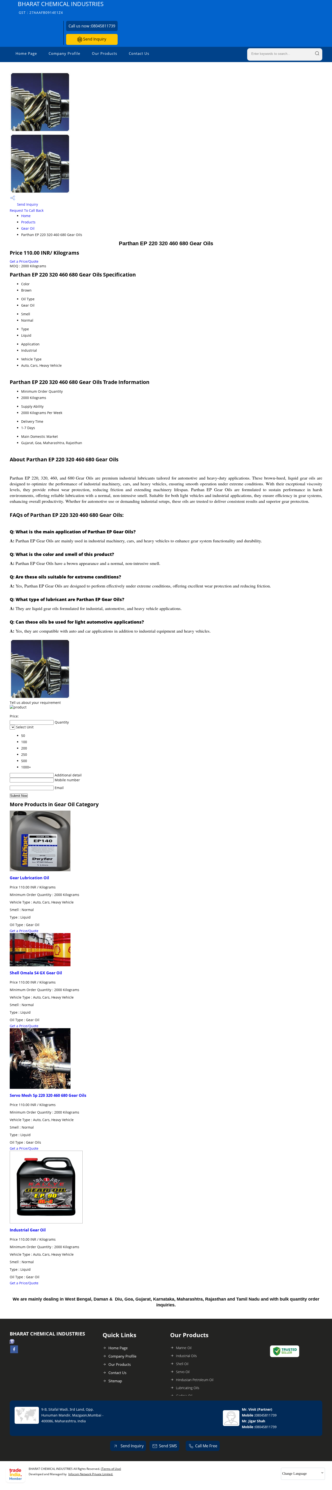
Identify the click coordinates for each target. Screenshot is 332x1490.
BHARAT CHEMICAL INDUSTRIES (61, 7)
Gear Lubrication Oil (29, 877)
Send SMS (168, 1446)
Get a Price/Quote (24, 261)
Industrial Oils (186, 1355)
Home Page (26, 53)
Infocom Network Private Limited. (90, 1474)
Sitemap (115, 1380)
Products (28, 222)
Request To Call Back (27, 210)
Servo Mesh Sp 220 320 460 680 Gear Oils (48, 1095)
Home (26, 215)
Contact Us (139, 53)
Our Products (104, 53)
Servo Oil (183, 1371)
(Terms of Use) (111, 1469)
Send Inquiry (94, 39)
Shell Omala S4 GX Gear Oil (36, 973)
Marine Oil (184, 1347)
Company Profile (64, 53)
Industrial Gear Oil (28, 1230)
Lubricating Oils (187, 1387)
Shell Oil (182, 1363)
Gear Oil (28, 228)
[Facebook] (14, 1351)
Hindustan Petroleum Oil (194, 1379)
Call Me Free (206, 1446)
